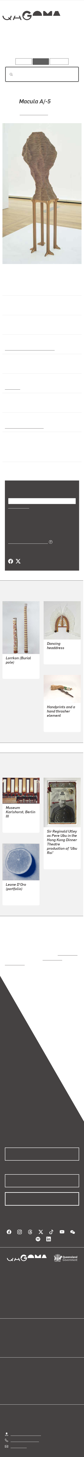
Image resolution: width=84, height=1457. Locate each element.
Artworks (16, 47)
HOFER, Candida (17, 812)
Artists (41, 47)
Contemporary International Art (29, 348)
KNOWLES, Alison (19, 885)
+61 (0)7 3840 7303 (25, 1425)
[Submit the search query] (8, 74)
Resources (59, 61)
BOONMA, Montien (60, 716)
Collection (31, 30)
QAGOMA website (18, 1332)
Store (8, 1337)
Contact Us (18, 1432)
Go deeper (66, 47)
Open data (12, 1327)
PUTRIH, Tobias (34, 113)
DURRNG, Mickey (18, 663)
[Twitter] (17, 556)
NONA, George (57, 648)
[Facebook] (10, 556)
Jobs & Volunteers (23, 1449)
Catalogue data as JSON (26, 536)
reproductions (67, 944)
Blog (47, 1327)
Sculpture (12, 387)
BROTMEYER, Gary (60, 849)
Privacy (48, 1449)
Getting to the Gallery (26, 1419)
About (48, 1332)
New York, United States (23, 426)
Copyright (67, 1449)
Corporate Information (45, 1454)
